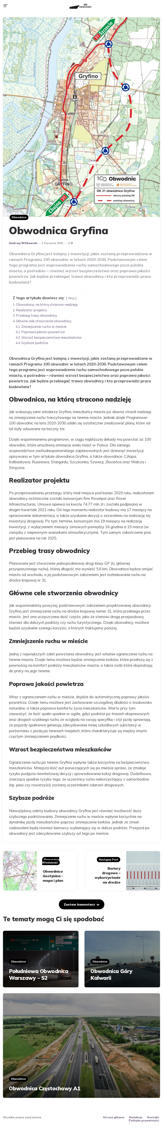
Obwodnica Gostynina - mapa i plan (53, 876)
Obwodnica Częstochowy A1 (44, 1088)
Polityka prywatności (144, 1120)
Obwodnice (19, 217)
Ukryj (71, 298)
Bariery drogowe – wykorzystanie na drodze (107, 875)
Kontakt (153, 1117)
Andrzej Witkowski (23, 243)
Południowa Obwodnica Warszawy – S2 (38, 974)
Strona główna (113, 1117)
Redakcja (135, 1117)
